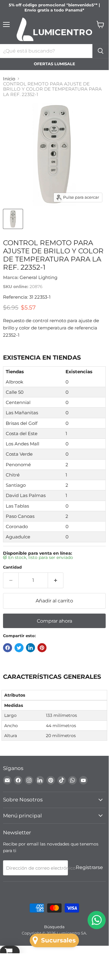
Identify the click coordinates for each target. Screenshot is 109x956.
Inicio (9, 78)
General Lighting (38, 277)
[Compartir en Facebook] (7, 647)
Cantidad (12, 567)
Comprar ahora (54, 621)
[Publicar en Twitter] (19, 647)
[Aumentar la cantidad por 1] (55, 580)
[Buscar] (100, 51)
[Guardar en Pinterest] (41, 647)
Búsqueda (54, 926)
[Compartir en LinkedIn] (30, 647)
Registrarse (89, 867)
